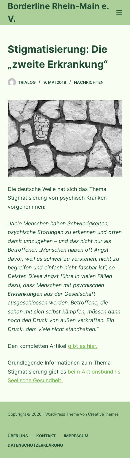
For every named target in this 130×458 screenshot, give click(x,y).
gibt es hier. (82, 345)
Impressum (76, 435)
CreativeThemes (103, 414)
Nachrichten (89, 82)
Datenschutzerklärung (35, 445)
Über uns (18, 435)
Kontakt (46, 435)
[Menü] (119, 13)
